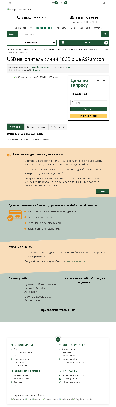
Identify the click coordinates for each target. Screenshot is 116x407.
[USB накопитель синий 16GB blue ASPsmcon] (36, 77)
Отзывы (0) (26, 70)
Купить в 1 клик (88, 115)
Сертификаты (20, 365)
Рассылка (18, 385)
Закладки (18, 382)
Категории (31, 42)
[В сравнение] (104, 80)
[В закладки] (98, 80)
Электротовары (20, 49)
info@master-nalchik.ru (73, 375)
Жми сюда (102, 191)
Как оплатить (68, 349)
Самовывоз (67, 352)
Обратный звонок (72, 382)
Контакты (18, 355)
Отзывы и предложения (73, 362)
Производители (21, 359)
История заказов (22, 378)
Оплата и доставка (23, 352)
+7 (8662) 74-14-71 (71, 378)
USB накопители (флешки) (69, 49)
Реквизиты (19, 362)
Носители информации (42, 49)
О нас (16, 349)
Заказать (88, 109)
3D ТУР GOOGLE (76, 261)
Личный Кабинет (22, 375)
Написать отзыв (40, 70)
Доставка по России (71, 359)
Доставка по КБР (70, 355)
